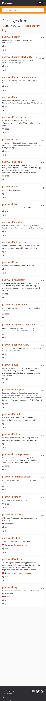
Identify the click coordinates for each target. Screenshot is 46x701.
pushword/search (11, 414)
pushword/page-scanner (15, 304)
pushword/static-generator (16, 454)
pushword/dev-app (12, 161)
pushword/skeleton (12, 559)
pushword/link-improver (14, 242)
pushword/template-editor (16, 476)
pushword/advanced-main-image (19, 76)
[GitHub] (42, 691)
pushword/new (10, 262)
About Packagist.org (8, 691)
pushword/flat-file (11, 537)
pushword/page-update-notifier (18, 324)
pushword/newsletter (13, 279)
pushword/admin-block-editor (17, 56)
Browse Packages (7, 700)
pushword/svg (9, 587)
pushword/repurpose (13, 389)
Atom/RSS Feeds (7, 693)
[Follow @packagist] (38, 691)
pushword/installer (12, 222)
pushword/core (10, 139)
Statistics (4, 697)
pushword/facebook (12, 514)
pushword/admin (11, 36)
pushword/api (9, 97)
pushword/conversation (14, 117)
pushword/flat (9, 204)
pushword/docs (10, 186)
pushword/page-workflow (15, 344)
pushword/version (11, 496)
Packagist (8, 3)
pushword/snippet (11, 434)
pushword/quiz (10, 364)
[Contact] (33, 691)
